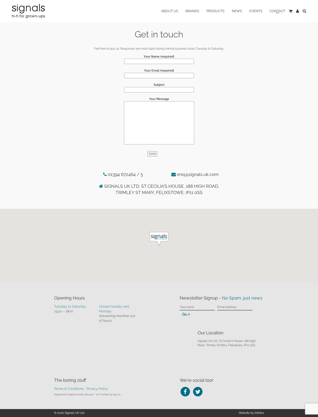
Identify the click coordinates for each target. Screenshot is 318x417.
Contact (277, 11)
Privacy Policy (97, 389)
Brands (192, 11)
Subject (159, 84)
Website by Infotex (251, 413)
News (237, 11)
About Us (169, 11)
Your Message (159, 99)
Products (215, 11)
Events (255, 11)
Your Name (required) (159, 56)
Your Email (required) (159, 70)
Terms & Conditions (69, 389)
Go (185, 314)
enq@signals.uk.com (198, 174)
